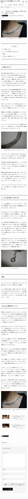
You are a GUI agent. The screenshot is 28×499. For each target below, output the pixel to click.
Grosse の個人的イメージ (9, 56)
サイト (4, 479)
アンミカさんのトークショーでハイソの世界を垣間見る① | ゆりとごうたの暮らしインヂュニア (17, 417)
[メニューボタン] (26, 1)
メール (5, 474)
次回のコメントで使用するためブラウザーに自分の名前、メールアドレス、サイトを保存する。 (14, 484)
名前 (4, 469)
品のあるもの (5, 15)
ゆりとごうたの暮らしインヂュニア (11, 1)
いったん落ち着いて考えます (10, 51)
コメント (5, 452)
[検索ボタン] (23, 1)
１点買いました (7, 49)
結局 (4, 54)
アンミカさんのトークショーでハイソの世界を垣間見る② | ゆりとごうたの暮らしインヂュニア (17, 426)
